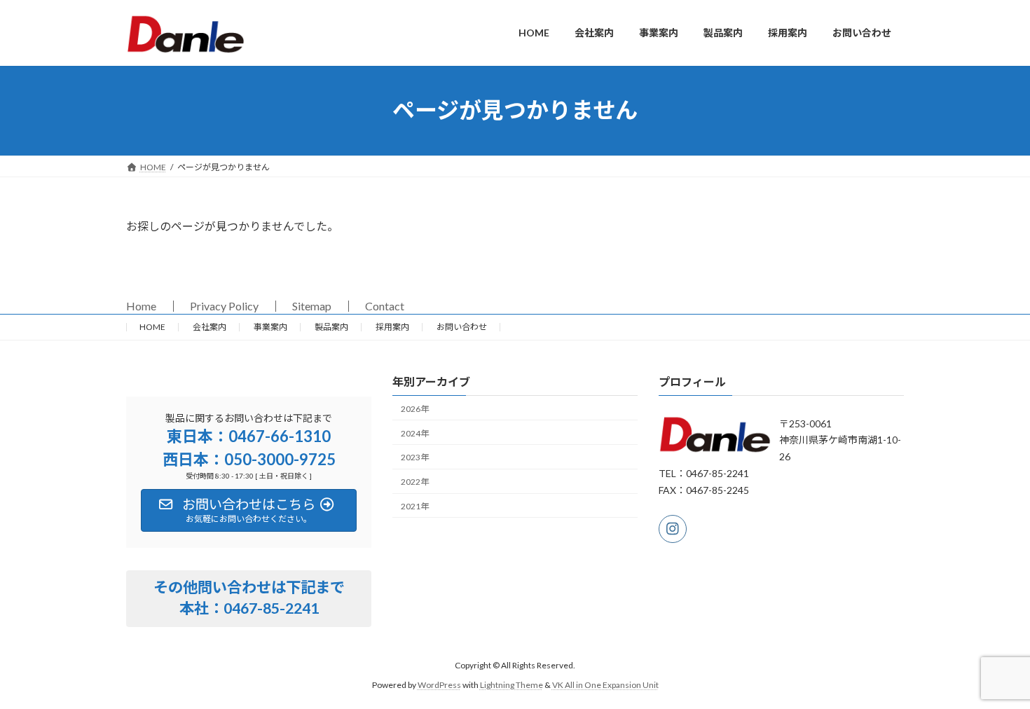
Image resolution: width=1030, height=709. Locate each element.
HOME (152, 327)
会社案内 (209, 327)
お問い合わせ (462, 327)
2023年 (415, 457)
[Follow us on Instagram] (673, 529)
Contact (384, 305)
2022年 (415, 481)
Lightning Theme (511, 685)
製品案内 (331, 327)
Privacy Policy (224, 305)
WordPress (439, 685)
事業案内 (270, 327)
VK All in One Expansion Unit (605, 685)
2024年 (415, 432)
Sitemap (311, 305)
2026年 (415, 409)
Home (141, 305)
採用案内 (392, 327)
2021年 (415, 506)
